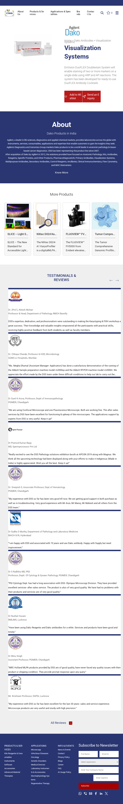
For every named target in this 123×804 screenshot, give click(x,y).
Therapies (8, 776)
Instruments (9, 761)
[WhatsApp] (80, 793)
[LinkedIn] (101, 793)
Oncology (35, 757)
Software (8, 765)
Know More (61, 172)
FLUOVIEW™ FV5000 (76, 234)
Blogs (60, 761)
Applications (38, 745)
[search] (102, 12)
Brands (78, 13)
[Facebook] (95, 793)
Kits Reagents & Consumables (13, 755)
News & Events (64, 750)
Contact (61, 753)
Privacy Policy (64, 757)
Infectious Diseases (39, 753)
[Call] (85, 793)
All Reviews (58, 723)
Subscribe (85, 786)
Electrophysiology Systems (40, 778)
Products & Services (37, 13)
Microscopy (36, 750)
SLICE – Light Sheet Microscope (18, 234)
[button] (73, 96)
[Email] (90, 793)
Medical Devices (38, 765)
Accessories (9, 768)
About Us (21, 13)
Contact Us (90, 13)
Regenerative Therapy (40, 783)
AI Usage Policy (64, 772)
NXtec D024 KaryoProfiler (47, 234)
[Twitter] (106, 793)
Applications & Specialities (61, 13)
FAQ (59, 768)
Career (60, 765)
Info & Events (66, 745)
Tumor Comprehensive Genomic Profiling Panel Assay (105, 234)
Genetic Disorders (38, 761)
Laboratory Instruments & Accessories (40, 770)
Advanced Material (12, 772)
